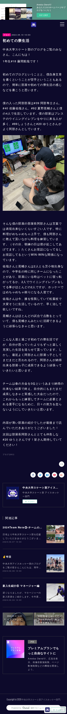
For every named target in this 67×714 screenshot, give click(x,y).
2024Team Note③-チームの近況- (24, 527)
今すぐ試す (43, 15)
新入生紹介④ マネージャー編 (21, 585)
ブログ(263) (8, 454)
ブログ (7, 35)
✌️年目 (7, 556)
